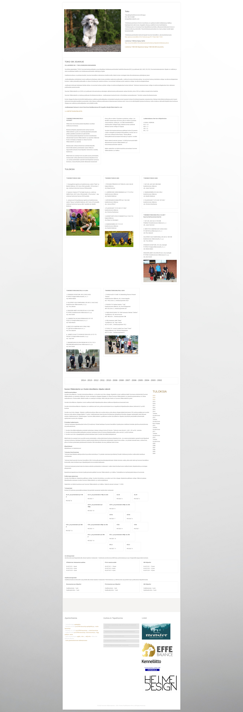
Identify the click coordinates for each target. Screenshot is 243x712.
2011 (102, 380)
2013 (90, 380)
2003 (153, 380)
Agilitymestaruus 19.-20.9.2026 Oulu (114, 636)
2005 (140, 380)
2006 (134, 380)
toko (82, 636)
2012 (96, 380)
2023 (154, 399)
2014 (83, 380)
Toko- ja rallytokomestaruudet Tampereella (116, 645)
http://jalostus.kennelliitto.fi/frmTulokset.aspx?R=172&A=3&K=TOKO (144, 37)
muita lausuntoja (93, 630)
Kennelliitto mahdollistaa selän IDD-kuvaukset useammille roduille (120, 626)
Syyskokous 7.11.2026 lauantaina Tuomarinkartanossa (120, 631)
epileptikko (77, 624)
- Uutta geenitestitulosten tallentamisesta (76, 640)
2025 (154, 395)
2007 (127, 380)
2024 (154, 397)
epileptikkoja (90, 626)
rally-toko (88, 636)
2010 (108, 380)
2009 (115, 380)
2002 (159, 380)
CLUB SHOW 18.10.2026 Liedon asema (115, 640)
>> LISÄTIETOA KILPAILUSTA (73, 111)
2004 (147, 380)
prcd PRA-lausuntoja (80, 626)
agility (78, 636)
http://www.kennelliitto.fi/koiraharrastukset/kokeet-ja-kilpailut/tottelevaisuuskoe (147, 43)
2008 (121, 380)
